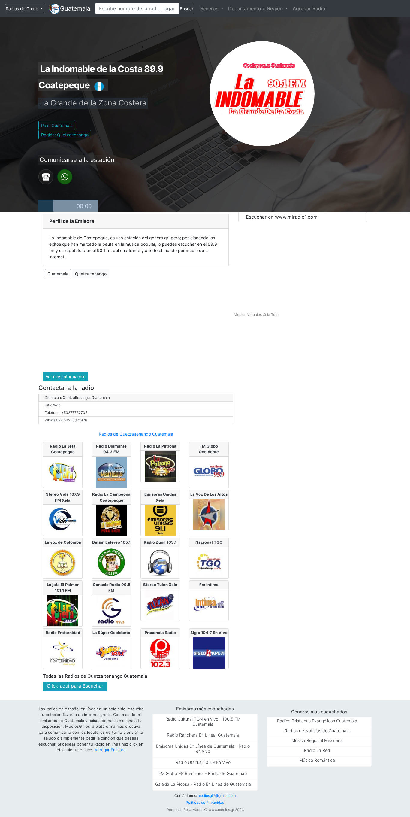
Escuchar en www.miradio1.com (282, 217)
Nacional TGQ (208, 542)
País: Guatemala (57, 125)
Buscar (186, 8)
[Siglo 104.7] (209, 652)
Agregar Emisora (110, 749)
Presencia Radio (160, 632)
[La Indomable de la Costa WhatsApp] (64, 176)
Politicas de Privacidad (205, 802)
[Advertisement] (136, 325)
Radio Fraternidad (63, 632)
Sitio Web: (53, 405)
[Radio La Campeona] (111, 520)
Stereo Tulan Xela (160, 584)
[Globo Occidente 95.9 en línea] (209, 472)
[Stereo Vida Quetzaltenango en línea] (62, 520)
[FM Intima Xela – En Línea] (209, 604)
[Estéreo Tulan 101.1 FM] (160, 604)
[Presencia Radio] (160, 652)
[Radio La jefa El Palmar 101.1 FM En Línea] (62, 610)
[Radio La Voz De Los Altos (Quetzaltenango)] (209, 514)
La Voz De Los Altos (209, 494)
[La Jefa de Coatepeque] (62, 472)
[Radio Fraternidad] (62, 652)
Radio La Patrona (160, 446)
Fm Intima (209, 584)
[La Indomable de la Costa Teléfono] (45, 176)
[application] (68, 206)
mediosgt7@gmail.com (217, 795)
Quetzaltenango (91, 273)
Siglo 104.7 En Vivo (209, 632)
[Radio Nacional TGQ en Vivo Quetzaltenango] (209, 562)
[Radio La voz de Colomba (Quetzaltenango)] (62, 562)
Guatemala (75, 8)
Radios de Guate (22, 8)
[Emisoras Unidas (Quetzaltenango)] (160, 520)
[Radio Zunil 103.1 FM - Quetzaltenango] (160, 562)
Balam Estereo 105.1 (111, 542)
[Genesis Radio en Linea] (111, 610)
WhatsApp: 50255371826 (66, 420)
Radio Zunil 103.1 (160, 542)
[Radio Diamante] (111, 472)
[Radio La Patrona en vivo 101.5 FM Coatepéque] (160, 466)
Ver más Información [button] (66, 376)
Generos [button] (209, 8)
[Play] (45, 206)
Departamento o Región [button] (256, 8)
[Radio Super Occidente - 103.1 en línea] (111, 652)
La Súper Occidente (111, 632)
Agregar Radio (309, 8)
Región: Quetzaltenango (65, 134)
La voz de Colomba (63, 542)
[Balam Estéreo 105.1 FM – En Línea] (111, 562)
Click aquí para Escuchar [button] (75, 686)
